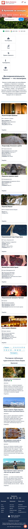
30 (15, 350)
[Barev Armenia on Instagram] (17, 498)
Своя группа (12, 506)
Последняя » (14, 353)
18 (24, 347)
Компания (3, 501)
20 (6, 350)
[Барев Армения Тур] (9, 2)
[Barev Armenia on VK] (20, 498)
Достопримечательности (22, 506)
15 (17, 347)
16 (20, 347)
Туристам (11, 508)
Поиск (21, 19)
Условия (19, 510)
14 (15, 347)
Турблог (2, 510)
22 (11, 350)
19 (4, 350)
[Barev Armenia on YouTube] (11, 498)
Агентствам (12, 504)
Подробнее (6, 393)
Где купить (11, 512)
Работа (2, 512)
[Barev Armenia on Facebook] (8, 498)
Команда (2, 508)
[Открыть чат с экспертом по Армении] (25, 526)
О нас (2, 504)
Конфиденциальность (22, 512)
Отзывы (2, 506)
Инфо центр (21, 501)
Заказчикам (12, 501)
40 (17, 350)
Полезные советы (21, 508)
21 (8, 350)
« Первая (6, 347)
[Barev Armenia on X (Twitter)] (14, 498)
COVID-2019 (20, 504)
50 (20, 350)
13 (13, 347)
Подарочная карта (13, 510)
